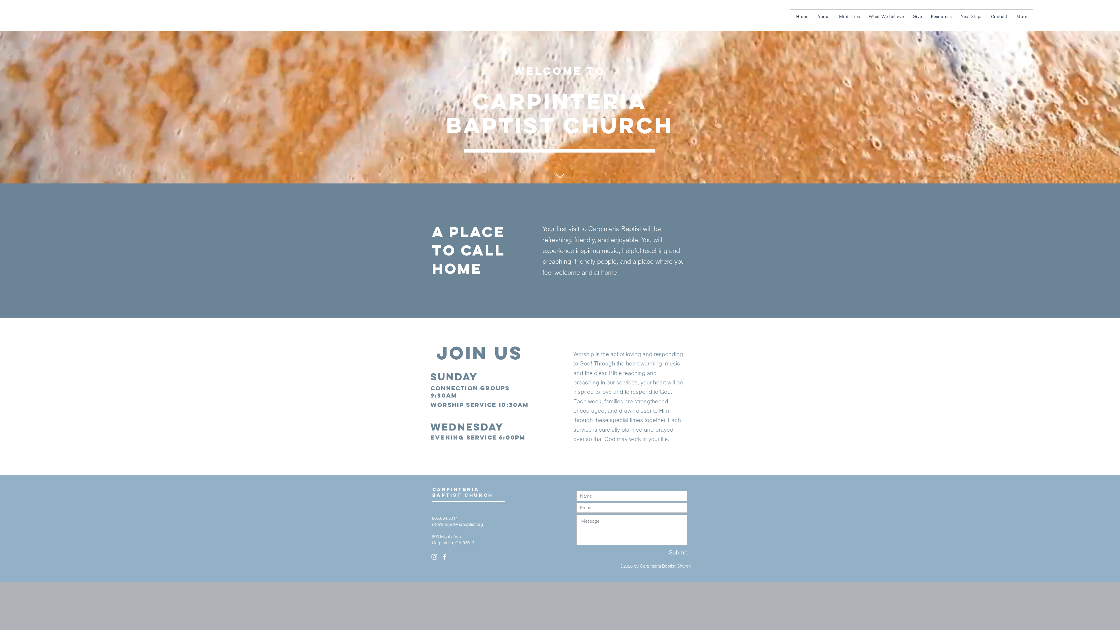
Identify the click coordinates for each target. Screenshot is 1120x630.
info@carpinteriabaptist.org (457, 524)
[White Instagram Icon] (434, 557)
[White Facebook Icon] (445, 557)
